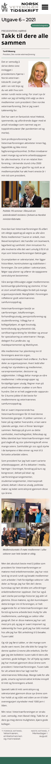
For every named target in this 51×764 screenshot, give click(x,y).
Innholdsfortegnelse (40, 25)
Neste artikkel (39, 731)
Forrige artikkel (13, 731)
